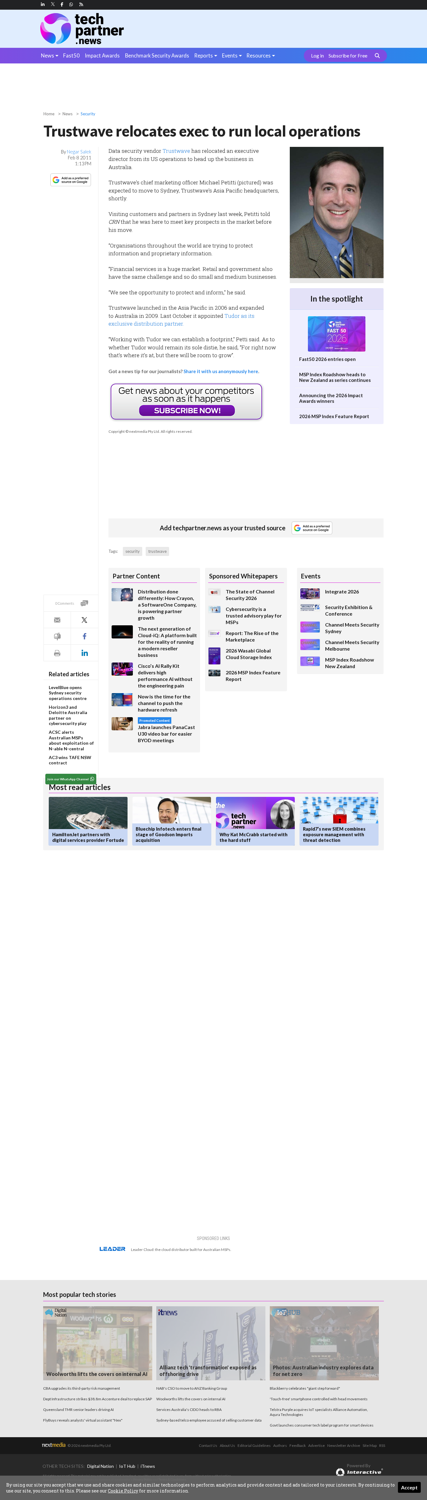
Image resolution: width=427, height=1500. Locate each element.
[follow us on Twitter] (53, 4)
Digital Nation (100, 1466)
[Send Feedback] (57, 636)
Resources (258, 55)
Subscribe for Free (348, 55)
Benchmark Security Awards (157, 55)
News (47, 55)
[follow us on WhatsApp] (71, 4)
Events (230, 55)
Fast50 (71, 55)
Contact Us (208, 1445)
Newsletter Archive (343, 1445)
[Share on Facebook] (84, 636)
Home (48, 113)
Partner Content (136, 576)
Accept (409, 1487)
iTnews (148, 1466)
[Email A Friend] (57, 620)
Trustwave (176, 150)
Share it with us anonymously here (220, 371)
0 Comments (64, 603)
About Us (227, 1445)
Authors (280, 1445)
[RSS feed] (81, 4)
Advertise (316, 1445)
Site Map (370, 1445)
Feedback (297, 1445)
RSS (382, 1445)
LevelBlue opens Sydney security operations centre (68, 693)
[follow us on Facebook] (62, 4)
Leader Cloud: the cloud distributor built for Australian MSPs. (181, 1249)
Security (88, 113)
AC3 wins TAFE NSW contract (70, 760)
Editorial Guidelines (254, 1445)
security (132, 551)
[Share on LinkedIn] (84, 653)
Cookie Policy (123, 1491)
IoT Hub (127, 1466)
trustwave (157, 551)
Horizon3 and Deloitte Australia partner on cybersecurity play (68, 715)
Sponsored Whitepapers (243, 576)
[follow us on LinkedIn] (42, 4)
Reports (203, 55)
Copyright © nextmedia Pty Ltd (133, 431)
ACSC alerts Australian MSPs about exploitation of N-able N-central (71, 740)
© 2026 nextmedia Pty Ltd (89, 1445)
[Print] (57, 653)
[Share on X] (84, 620)
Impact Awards (102, 55)
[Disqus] (155, 938)
